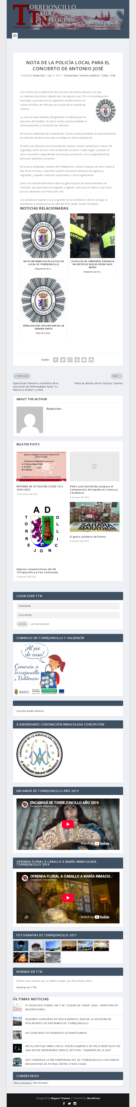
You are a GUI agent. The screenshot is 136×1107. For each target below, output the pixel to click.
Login (22, 624)
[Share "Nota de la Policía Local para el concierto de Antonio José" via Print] (91, 359)
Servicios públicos (89, 75)
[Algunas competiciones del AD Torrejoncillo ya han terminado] (41, 533)
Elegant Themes (60, 1098)
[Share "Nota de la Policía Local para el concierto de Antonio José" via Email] (84, 359)
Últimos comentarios (23, 1083)
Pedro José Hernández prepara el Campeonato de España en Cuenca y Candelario (94, 489)
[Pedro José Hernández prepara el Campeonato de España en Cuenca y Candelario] (95, 467)
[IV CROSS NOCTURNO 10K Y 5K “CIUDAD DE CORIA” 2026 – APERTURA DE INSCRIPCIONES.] (17, 1008)
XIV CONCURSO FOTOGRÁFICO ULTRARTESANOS (56, 1033)
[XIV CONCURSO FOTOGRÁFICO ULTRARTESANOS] (17, 1035)
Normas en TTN (26, 987)
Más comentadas (40, 1083)
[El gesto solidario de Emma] (95, 517)
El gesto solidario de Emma (88, 536)
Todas (104, 75)
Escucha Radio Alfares (30, 711)
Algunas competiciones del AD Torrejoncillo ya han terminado (37, 570)
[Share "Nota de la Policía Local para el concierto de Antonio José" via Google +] (69, 359)
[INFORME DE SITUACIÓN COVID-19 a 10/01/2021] (41, 467)
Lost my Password (39, 623)
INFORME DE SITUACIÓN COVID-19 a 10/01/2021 (39, 488)
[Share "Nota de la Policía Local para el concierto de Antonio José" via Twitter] (62, 359)
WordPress (93, 1098)
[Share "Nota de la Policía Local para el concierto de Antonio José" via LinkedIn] (77, 359)
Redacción (39, 75)
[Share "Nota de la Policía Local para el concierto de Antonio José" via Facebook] (55, 359)
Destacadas (71, 75)
